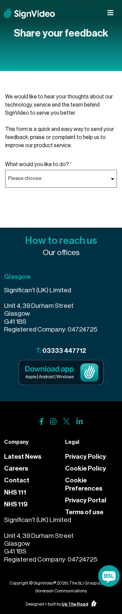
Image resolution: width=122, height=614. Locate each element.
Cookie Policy (85, 468)
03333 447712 (64, 350)
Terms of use (84, 512)
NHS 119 (15, 504)
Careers (16, 468)
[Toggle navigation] (110, 13)
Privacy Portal (85, 500)
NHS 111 (15, 492)
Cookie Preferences (83, 484)
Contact (16, 480)
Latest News (22, 456)
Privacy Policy (85, 456)
